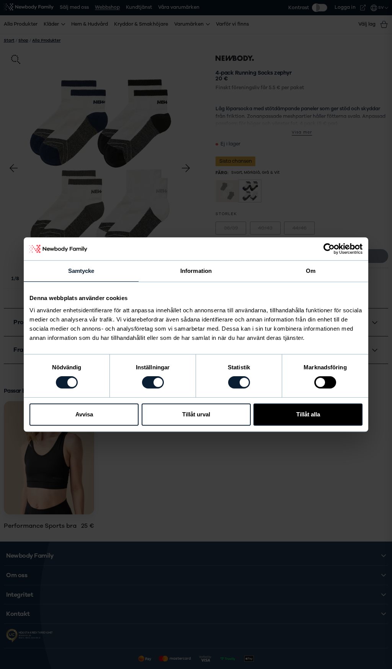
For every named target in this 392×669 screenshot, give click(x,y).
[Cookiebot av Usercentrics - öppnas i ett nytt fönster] (329, 249)
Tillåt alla (308, 414)
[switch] (153, 382)
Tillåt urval (196, 414)
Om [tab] (310, 271)
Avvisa (84, 414)
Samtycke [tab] (81, 271)
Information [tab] (196, 271)
